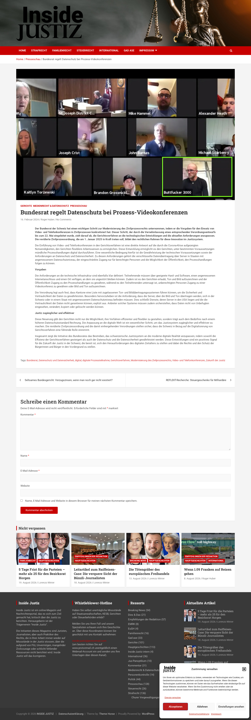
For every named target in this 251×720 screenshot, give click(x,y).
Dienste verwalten (173, 697)
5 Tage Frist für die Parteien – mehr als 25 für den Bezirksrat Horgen (42, 573)
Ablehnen (202, 706)
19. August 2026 (27, 582)
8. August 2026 (192, 578)
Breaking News (138, 561)
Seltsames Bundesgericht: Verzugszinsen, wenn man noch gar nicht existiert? (69, 380)
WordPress (148, 713)
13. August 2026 (138, 578)
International (109, 50)
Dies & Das (134, 614)
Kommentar (28, 414)
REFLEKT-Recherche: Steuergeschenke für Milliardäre (196, 380)
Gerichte (26, 205)
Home (22, 50)
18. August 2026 (83, 582)
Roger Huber (47, 219)
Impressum (216, 714)
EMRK (131, 624)
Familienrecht (62, 50)
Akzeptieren (175, 706)
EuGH (131, 628)
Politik (131, 679)
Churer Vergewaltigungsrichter (148, 697)
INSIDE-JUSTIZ (45, 713)
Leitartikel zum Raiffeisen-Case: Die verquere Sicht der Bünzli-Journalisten (95, 573)
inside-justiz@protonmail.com (89, 640)
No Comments (63, 219)
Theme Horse (107, 713)
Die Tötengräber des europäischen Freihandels (149, 571)
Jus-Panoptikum (137, 660)
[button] (244, 669)
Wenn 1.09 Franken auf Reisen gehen (207, 571)
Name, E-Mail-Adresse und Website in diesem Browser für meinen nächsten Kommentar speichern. (81, 500)
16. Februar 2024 (29, 219)
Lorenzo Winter (46, 582)
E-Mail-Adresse (29, 470)
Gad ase (129, 50)
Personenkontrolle (138, 674)
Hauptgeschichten (49, 561)
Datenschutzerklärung (199, 714)
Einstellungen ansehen (231, 706)
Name (24, 455)
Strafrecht (39, 50)
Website (25, 485)
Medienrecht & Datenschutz (51, 205)
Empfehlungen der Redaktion (91, 556)
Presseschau (78, 205)
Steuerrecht (85, 50)
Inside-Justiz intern (139, 651)
